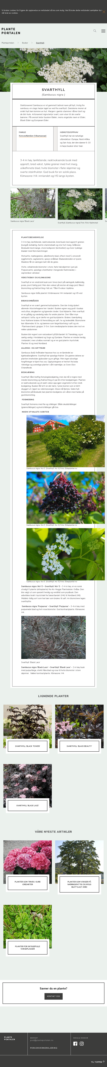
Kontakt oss (53, 996)
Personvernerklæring (44, 1048)
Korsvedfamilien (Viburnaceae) (32, 135)
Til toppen (97, 1062)
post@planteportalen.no (41, 1040)
